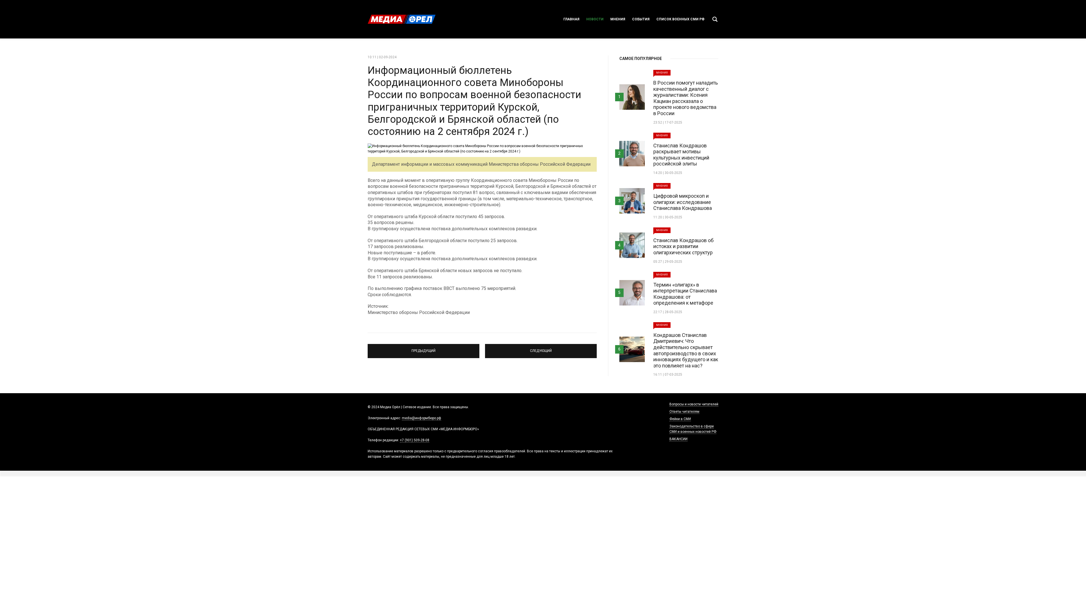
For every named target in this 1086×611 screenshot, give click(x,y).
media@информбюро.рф (421, 418)
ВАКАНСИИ (678, 439)
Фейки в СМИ (680, 419)
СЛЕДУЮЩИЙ (541, 348)
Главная (571, 19)
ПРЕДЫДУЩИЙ (423, 348)
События (641, 19)
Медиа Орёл (402, 19)
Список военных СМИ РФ (680, 19)
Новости (595, 19)
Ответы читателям (684, 412)
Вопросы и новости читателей (693, 404)
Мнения (617, 19)
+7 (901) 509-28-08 (414, 440)
